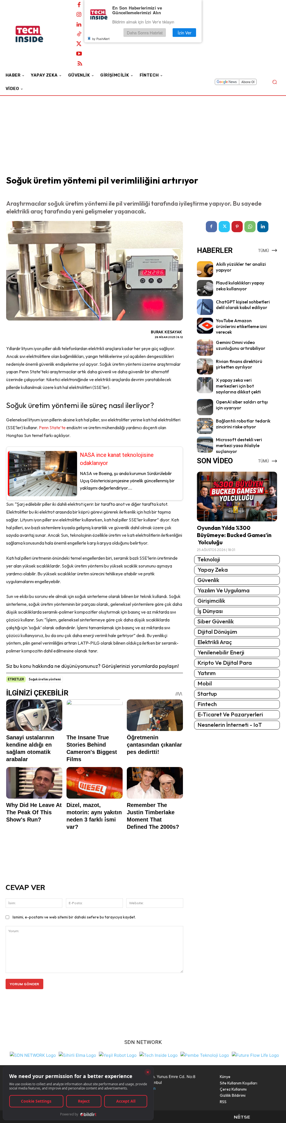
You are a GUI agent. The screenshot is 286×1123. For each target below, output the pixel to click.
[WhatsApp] (250, 226)
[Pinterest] (237, 226)
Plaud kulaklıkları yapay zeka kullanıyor (240, 285)
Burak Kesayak (166, 331)
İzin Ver (184, 32)
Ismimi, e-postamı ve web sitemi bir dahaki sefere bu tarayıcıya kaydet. (74, 917)
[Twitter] (79, 44)
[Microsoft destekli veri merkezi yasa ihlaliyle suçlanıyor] (205, 445)
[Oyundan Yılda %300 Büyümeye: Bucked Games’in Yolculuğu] (237, 496)
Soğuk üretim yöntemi (45, 679)
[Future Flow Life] (255, 1054)
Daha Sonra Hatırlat (145, 32)
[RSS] (79, 63)
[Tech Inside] (158, 1054)
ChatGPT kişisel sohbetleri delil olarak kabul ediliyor (243, 304)
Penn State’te (52, 427)
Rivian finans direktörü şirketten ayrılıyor (239, 364)
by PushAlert (100, 38)
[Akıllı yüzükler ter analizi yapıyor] (205, 269)
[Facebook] (79, 5)
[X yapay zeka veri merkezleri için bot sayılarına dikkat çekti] (205, 385)
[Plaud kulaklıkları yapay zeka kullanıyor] (205, 288)
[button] (274, 82)
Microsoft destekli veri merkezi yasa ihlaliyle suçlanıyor (239, 445)
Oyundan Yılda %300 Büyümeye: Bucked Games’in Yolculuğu (234, 535)
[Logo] (36, 34)
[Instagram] (79, 14)
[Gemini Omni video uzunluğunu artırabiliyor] (205, 347)
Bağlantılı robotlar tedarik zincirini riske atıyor (243, 423)
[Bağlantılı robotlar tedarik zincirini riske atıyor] (205, 426)
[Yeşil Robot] (118, 1054)
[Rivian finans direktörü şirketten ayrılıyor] (205, 366)
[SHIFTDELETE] (33, 1054)
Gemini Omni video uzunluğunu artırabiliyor (240, 345)
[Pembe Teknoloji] (204, 1054)
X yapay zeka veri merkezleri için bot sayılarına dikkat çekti (238, 386)
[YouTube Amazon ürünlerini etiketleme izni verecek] (205, 326)
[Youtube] (79, 53)
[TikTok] (79, 34)
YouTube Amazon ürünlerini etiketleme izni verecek (241, 326)
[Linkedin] (79, 24)
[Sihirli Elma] (77, 1054)
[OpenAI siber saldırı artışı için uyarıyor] (205, 407)
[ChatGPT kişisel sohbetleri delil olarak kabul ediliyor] (205, 307)
